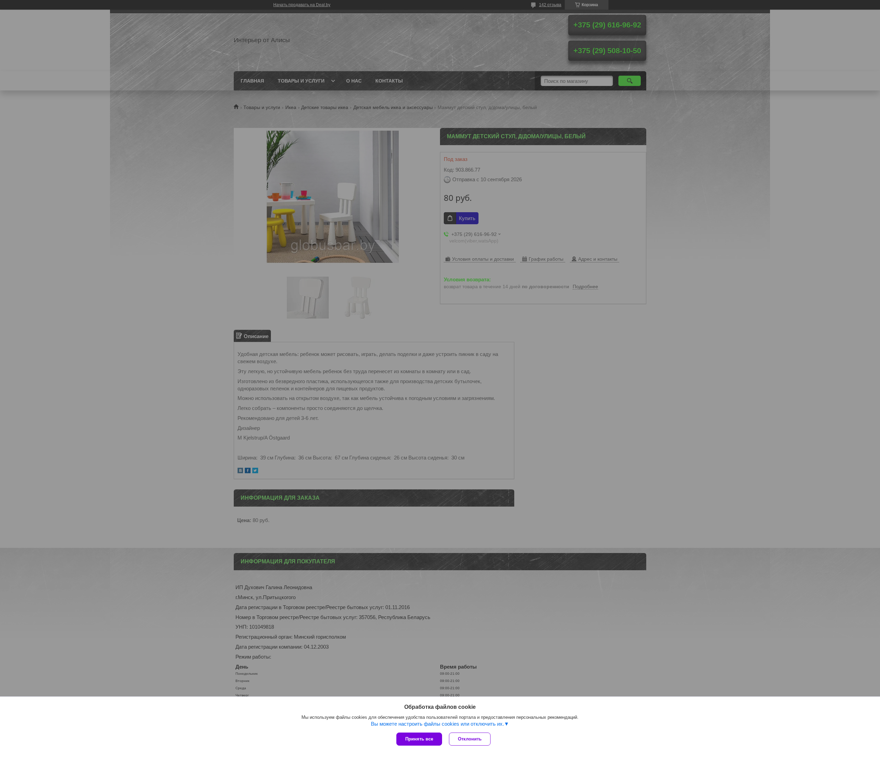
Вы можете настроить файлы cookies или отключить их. (437, 724)
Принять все (419, 738)
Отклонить (470, 738)
